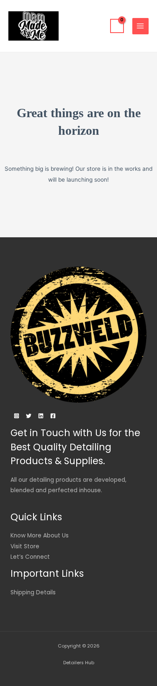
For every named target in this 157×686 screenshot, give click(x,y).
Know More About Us (39, 536)
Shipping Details (33, 592)
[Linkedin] (41, 416)
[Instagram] (16, 416)
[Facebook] (53, 416)
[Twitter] (29, 416)
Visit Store (24, 546)
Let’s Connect (30, 557)
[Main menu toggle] (140, 26)
